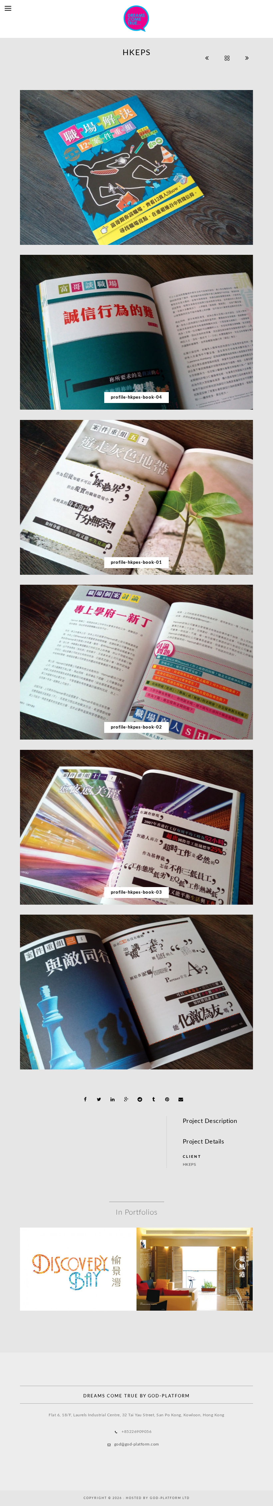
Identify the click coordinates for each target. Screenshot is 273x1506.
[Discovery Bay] (78, 1253)
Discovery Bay (78, 1270)
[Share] (85, 1099)
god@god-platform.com (136, 1444)
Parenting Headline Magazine (194, 1270)
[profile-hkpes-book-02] (136, 662)
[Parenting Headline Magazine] (194, 1253)
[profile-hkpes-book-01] (136, 497)
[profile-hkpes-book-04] (136, 332)
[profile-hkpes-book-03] (136, 827)
